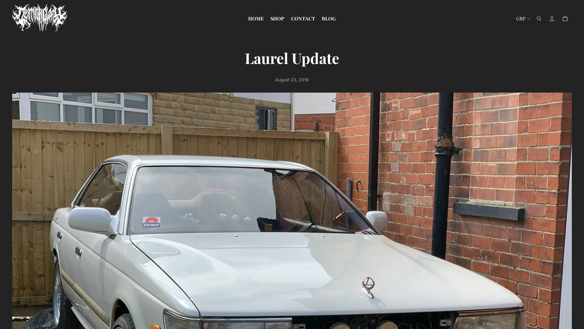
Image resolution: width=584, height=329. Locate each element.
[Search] (539, 18)
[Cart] (565, 18)
